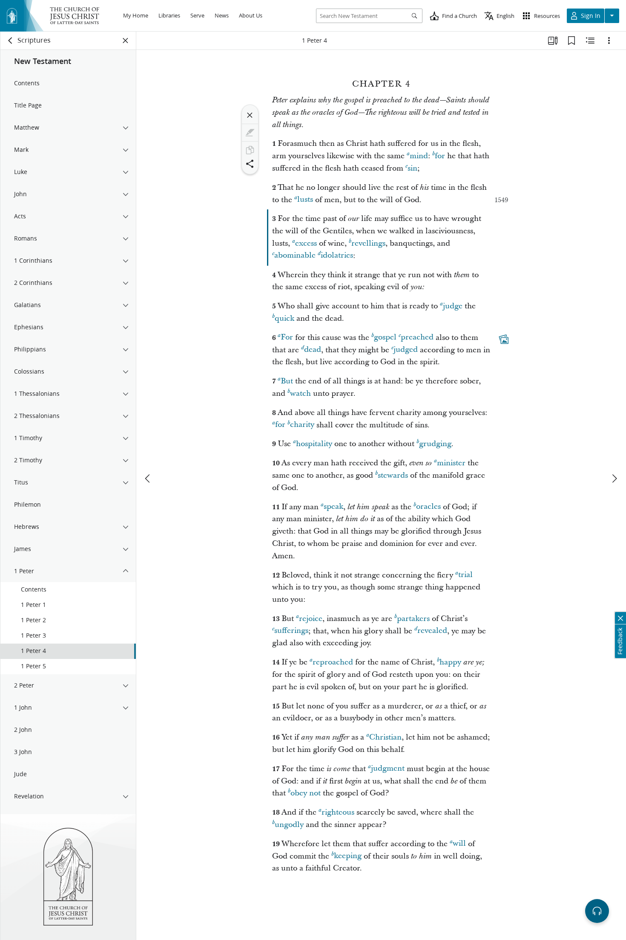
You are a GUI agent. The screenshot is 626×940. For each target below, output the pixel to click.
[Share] (250, 164)
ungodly (289, 824)
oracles (428, 507)
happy (450, 662)
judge (452, 306)
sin (412, 168)
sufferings (291, 631)
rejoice (310, 618)
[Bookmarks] (571, 40)
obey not (305, 793)
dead (312, 350)
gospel (385, 337)
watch (300, 393)
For (287, 337)
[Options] (608, 40)
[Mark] (250, 132)
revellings (368, 243)
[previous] (148, 478)
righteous (338, 812)
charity (302, 425)
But (287, 381)
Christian (385, 737)
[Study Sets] (552, 40)
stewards (393, 475)
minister (451, 463)
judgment (388, 768)
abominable (295, 255)
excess (306, 243)
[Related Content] (590, 40)
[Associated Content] (504, 339)
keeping (348, 856)
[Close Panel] (125, 40)
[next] (614, 478)
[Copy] (250, 150)
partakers (413, 618)
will (459, 843)
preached (417, 337)
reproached (333, 662)
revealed (432, 631)
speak (333, 507)
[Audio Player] (597, 911)
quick (284, 318)
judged (405, 350)
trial (465, 575)
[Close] (250, 115)
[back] (10, 40)
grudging (435, 443)
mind (419, 156)
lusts (305, 199)
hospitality (314, 443)
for (440, 156)
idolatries (337, 255)
